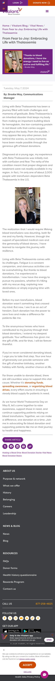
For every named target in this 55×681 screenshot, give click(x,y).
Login (16, 2)
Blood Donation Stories (32, 452)
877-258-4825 (44, 603)
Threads (38, 618)
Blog (5, 540)
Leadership (9, 513)
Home (5, 25)
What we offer (11, 485)
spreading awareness (15, 386)
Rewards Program (13, 582)
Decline (27, 672)
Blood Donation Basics (12, 456)
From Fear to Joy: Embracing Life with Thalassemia (25, 31)
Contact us (9, 588)
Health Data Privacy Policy (27, 677)
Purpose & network (14, 478)
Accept (27, 665)
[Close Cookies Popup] (3, 650)
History (7, 492)
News (6, 533)
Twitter (10, 618)
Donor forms (10, 568)
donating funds (34, 382)
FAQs (6, 561)
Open (49, 640)
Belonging (9, 499)
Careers (7, 506)
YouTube (21, 618)
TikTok (32, 618)
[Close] (52, 635)
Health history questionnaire (20, 575)
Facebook (4, 618)
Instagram (15, 618)
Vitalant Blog (20, 25)
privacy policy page (27, 659)
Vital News (36, 25)
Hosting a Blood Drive (11, 452)
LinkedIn (27, 618)
